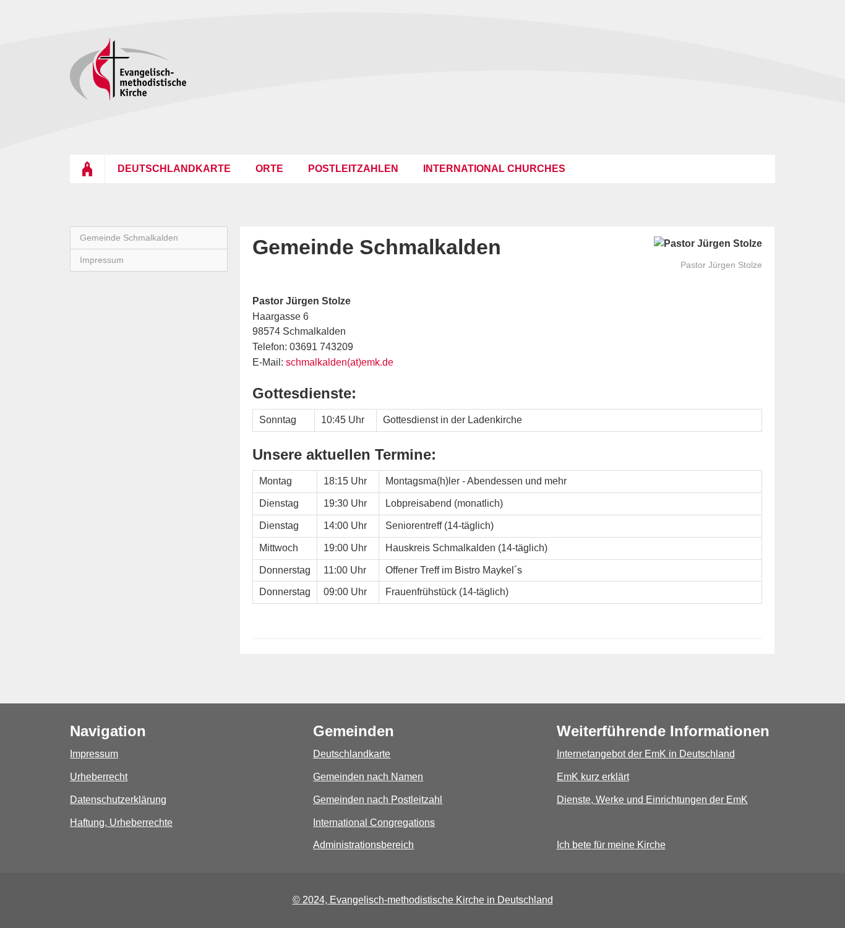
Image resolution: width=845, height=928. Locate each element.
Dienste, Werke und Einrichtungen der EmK (652, 799)
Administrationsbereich (363, 845)
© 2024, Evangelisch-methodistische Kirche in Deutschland (423, 900)
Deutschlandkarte (351, 754)
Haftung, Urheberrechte (121, 822)
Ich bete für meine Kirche (611, 845)
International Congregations (374, 822)
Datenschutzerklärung (118, 799)
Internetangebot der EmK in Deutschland (646, 754)
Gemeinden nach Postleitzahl (377, 799)
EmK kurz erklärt (593, 776)
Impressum (94, 754)
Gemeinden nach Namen (368, 776)
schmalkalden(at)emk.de (339, 362)
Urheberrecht (98, 776)
